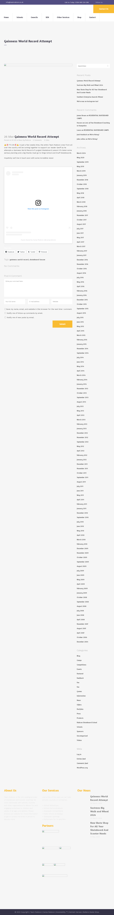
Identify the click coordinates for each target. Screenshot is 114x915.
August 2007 (81, 628)
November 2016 (82, 264)
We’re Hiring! (94, 134)
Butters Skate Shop (91, 912)
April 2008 (81, 619)
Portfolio (80, 709)
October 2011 (81, 473)
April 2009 (81, 584)
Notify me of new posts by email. (20, 318)
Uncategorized (82, 736)
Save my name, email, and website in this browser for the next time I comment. (39, 309)
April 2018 (80, 197)
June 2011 (80, 491)
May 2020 (80, 157)
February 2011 (82, 504)
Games (79, 691)
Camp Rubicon (49, 912)
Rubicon (28, 140)
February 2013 (82, 424)
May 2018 (80, 193)
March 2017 (81, 246)
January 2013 (82, 428)
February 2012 (82, 455)
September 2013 (82, 397)
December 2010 (82, 513)
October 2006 (82, 637)
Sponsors (80, 731)
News (20, 140)
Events (79, 669)
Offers (79, 705)
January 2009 (82, 593)
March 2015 (81, 335)
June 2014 (80, 362)
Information (81, 696)
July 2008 (80, 611)
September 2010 (83, 517)
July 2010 (80, 522)
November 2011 (82, 468)
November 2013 (82, 388)
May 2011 (80, 495)
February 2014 (82, 380)
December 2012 (82, 433)
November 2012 (82, 437)
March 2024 (81, 153)
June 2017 (80, 233)
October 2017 (82, 220)
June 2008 (80, 615)
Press (79, 714)
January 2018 (82, 211)
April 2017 (80, 242)
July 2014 (80, 357)
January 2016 (82, 295)
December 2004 (82, 642)
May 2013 (80, 411)
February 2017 (82, 251)
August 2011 (81, 482)
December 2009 (82, 548)
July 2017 (80, 229)
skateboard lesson (37, 260)
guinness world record (19, 260)
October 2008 (82, 597)
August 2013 (81, 402)
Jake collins (81, 139)
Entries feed (81, 759)
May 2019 (80, 166)
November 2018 (82, 180)
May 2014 (80, 366)
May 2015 (80, 326)
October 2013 (82, 393)
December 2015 (82, 300)
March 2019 (81, 171)
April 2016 (80, 286)
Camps (79, 660)
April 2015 (80, 331)
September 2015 (82, 309)
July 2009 (80, 571)
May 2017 (80, 237)
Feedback (80, 678)
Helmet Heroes (75, 912)
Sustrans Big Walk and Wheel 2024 (90, 85)
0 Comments (37, 140)
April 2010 (80, 535)
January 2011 (81, 508)
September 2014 (83, 353)
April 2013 (80, 415)
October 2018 (82, 184)
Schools (79, 727)
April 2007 (80, 633)
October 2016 (82, 269)
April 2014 (80, 371)
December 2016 (82, 260)
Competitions (81, 665)
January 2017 (81, 255)
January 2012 (82, 460)
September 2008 (83, 602)
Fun (78, 682)
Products (80, 718)
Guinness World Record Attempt (88, 81)
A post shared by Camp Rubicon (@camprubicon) (38, 240)
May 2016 (80, 282)
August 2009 (81, 566)
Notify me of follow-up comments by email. (25, 313)
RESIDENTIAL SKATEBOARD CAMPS (96, 130)
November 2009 (83, 553)
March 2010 (81, 540)
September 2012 (82, 442)
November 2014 (82, 348)
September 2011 (82, 477)
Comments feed (82, 763)
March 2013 (81, 420)
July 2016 (80, 277)
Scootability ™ (61, 912)
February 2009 (82, 588)
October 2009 (82, 557)
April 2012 (80, 451)
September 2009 (83, 562)
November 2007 (82, 624)
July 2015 (80, 317)
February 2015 (82, 340)
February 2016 (82, 291)
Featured (80, 674)
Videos (79, 740)
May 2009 (80, 579)
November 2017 (82, 215)
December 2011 (82, 464)
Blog (78, 656)
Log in (79, 754)
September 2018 (82, 189)
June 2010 (80, 526)
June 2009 (80, 575)
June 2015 (80, 322)
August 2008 (81, 606)
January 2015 (82, 344)
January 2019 (82, 175)
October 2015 (82, 304)
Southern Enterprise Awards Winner (90, 97)
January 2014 (82, 384)
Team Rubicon (36, 912)
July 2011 (80, 486)
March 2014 (81, 375)
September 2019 (83, 162)
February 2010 (82, 544)
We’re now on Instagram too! (87, 101)
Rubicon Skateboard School (87, 722)
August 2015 (81, 313)
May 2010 (80, 531)
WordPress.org (82, 768)
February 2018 (82, 206)
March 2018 (81, 202)
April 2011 (80, 500)
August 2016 (81, 273)
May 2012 (80, 446)
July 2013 (80, 406)
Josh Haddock (82, 134)
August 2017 (81, 224)
